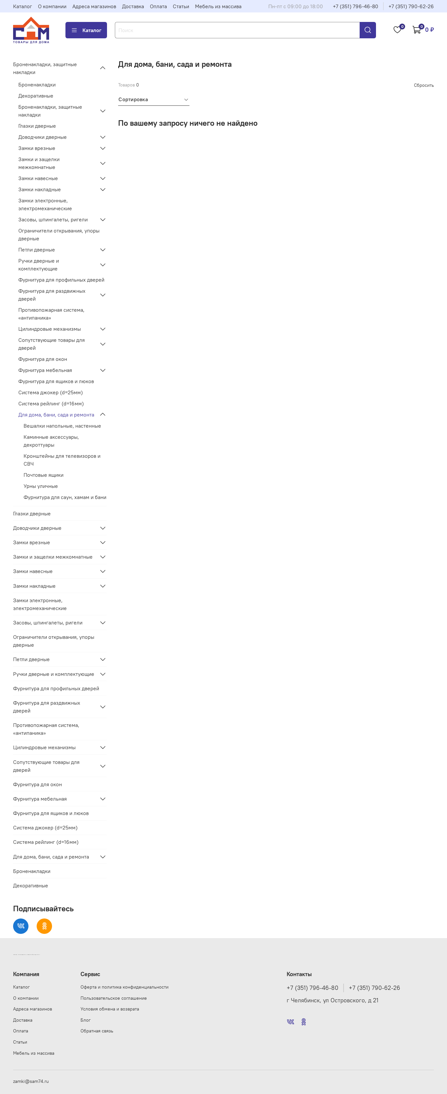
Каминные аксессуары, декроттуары (51, 441)
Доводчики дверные (42, 137)
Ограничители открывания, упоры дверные (58, 234)
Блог (85, 1020)
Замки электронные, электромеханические (45, 204)
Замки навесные (38, 178)
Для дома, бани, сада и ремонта (56, 414)
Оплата (158, 6)
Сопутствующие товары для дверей (51, 344)
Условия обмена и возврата (109, 1009)
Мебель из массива (218, 6)
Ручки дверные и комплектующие (38, 264)
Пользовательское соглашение (113, 998)
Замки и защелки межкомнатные (39, 163)
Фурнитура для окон (42, 359)
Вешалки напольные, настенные (62, 425)
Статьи (181, 6)
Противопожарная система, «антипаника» (51, 313)
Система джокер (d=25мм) (50, 392)
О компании (52, 6)
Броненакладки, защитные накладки (45, 68)
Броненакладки (37, 84)
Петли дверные (36, 249)
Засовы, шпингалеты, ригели (53, 219)
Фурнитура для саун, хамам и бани (65, 497)
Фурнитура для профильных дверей (61, 279)
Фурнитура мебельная (45, 370)
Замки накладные (39, 189)
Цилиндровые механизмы (49, 328)
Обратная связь (96, 1031)
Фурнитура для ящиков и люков (56, 381)
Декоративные (35, 95)
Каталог (22, 6)
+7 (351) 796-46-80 (355, 6)
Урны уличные (41, 486)
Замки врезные (36, 148)
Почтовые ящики (43, 475)
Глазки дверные (37, 125)
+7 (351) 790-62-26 (411, 6)
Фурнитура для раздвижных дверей (51, 294)
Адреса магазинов (94, 6)
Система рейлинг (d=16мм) (51, 403)
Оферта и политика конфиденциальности (124, 987)
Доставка (133, 6)
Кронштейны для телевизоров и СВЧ (62, 460)
